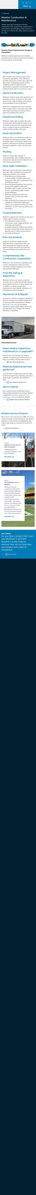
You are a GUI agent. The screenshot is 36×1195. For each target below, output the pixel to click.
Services (6, 13)
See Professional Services (18, 382)
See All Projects (13, 428)
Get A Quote (12, 554)
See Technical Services (17, 362)
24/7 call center (12, 304)
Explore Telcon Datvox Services (20, 400)
